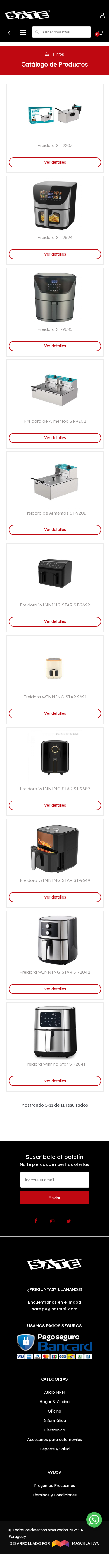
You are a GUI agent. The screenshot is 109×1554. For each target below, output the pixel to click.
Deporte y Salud (54, 1449)
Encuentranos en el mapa (54, 1302)
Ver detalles (55, 162)
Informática (54, 1420)
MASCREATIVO (85, 1543)
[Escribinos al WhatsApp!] (94, 1521)
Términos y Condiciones (54, 1494)
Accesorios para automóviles (54, 1439)
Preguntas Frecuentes (54, 1485)
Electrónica (54, 1430)
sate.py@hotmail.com (54, 1308)
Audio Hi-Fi (54, 1392)
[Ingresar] (102, 15)
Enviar (54, 1197)
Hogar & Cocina (54, 1401)
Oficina (54, 1411)
